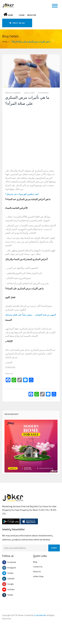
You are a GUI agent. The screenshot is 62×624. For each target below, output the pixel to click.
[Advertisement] (31, 138)
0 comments (43, 92)
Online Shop (38, 576)
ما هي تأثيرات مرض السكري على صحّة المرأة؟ (31, 41)
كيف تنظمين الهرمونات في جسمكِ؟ (22, 194)
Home (10, 15)
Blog (35, 562)
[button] (15, 15)
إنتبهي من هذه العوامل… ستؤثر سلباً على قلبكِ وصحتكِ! (30, 314)
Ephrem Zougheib (12, 92)
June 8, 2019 (29, 92)
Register (31, 15)
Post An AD (18, 23)
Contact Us (38, 566)
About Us (37, 571)
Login (21, 15)
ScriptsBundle (40, 615)
